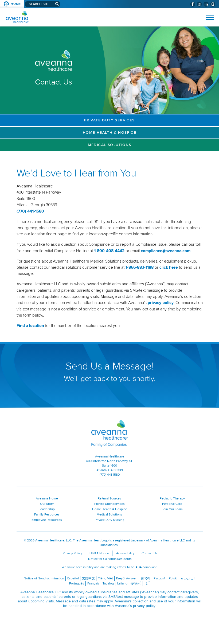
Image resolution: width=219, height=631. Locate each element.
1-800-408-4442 (109, 250)
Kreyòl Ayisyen (127, 578)
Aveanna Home (47, 499)
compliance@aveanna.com (165, 250)
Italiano (122, 584)
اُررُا (146, 584)
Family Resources (47, 515)
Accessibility (125, 553)
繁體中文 (88, 578)
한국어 (145, 578)
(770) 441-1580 (30, 211)
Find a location (30, 325)
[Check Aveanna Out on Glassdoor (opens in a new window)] (212, 4)
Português (76, 584)
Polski (173, 578)
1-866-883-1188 (140, 267)
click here (168, 267)
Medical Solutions (109, 145)
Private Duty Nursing (109, 520)
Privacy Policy (72, 553)
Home (16, 4)
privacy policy (161, 302)
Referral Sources (109, 499)
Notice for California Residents (110, 559)
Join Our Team (172, 509)
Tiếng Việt (105, 578)
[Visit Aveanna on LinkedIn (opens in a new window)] (206, 4)
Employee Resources (47, 520)
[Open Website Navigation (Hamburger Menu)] (207, 17)
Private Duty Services (109, 120)
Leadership (47, 509)
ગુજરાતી (136, 584)
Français (93, 584)
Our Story (47, 504)
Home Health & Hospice (109, 132)
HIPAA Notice (99, 553)
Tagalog (108, 584)
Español (73, 578)
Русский (160, 578)
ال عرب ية (187, 578)
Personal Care (172, 504)
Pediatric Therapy (172, 499)
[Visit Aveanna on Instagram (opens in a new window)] (199, 4)
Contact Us (149, 553)
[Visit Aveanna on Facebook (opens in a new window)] (192, 4)
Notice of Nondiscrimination (44, 578)
